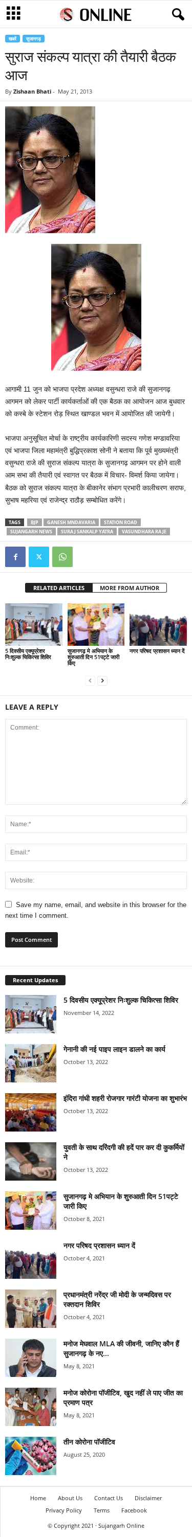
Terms (102, 1510)
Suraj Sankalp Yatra (87, 531)
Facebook (134, 1510)
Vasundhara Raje (144, 531)
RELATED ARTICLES (58, 588)
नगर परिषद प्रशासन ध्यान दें (157, 650)
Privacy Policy (64, 1510)
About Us (70, 1498)
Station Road (120, 522)
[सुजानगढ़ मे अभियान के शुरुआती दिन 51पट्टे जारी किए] (96, 624)
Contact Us (108, 1498)
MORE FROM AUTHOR (129, 588)
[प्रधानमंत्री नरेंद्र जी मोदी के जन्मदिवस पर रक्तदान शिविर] (30, 1309)
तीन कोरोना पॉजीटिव (89, 1441)
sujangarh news (31, 531)
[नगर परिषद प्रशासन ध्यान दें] (158, 624)
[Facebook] (15, 557)
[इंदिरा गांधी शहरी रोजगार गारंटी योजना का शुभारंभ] (30, 1112)
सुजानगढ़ (33, 38)
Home (38, 1498)
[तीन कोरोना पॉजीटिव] (30, 1456)
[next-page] (102, 680)
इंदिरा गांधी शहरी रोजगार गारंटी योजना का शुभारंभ (125, 1098)
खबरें (12, 38)
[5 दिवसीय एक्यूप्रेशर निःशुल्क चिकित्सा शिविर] (33, 624)
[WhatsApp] (62, 557)
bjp (34, 522)
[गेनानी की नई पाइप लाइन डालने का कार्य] (30, 1063)
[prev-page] (90, 680)
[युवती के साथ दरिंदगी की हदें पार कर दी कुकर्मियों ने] (30, 1161)
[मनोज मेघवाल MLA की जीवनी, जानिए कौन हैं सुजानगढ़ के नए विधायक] (30, 1358)
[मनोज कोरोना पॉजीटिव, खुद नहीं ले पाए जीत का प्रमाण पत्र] (30, 1407)
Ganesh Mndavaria (71, 522)
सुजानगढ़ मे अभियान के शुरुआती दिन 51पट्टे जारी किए (93, 657)
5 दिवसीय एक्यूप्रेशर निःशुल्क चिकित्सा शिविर (28, 654)
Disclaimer (148, 1498)
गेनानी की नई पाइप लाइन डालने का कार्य (114, 1049)
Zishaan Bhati (32, 91)
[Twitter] (39, 557)
